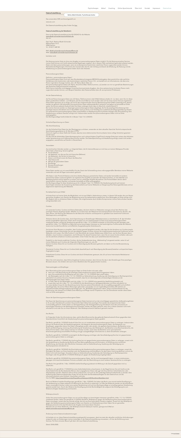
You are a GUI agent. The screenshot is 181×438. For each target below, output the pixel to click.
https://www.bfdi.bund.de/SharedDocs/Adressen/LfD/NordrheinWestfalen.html (82, 378)
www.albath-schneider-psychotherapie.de (60, 36)
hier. (75, 25)
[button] (164, 2)
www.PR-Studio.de (176, 433)
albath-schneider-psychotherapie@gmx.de (64, 51)
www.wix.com (50, 22)
